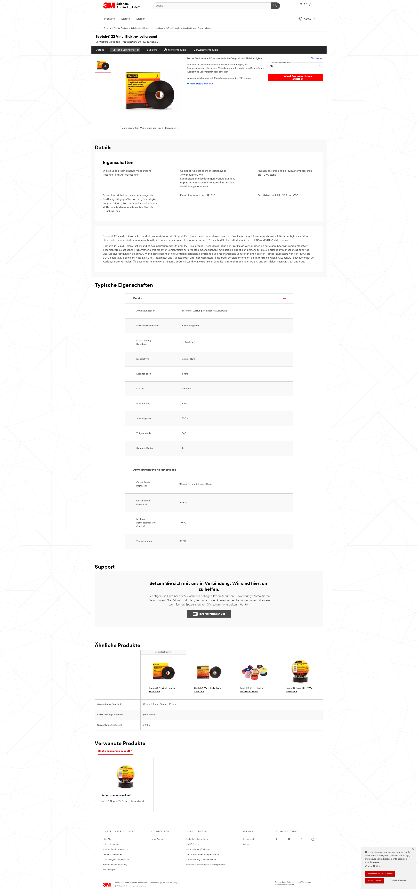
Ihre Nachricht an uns (212, 614)
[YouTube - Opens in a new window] (289, 839)
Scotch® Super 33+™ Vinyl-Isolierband (122, 801)
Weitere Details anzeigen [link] (200, 84)
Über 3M (107, 839)
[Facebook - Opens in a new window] (300, 839)
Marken (140, 19)
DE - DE (303, 4)
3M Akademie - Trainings (198, 849)
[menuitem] (100, 50)
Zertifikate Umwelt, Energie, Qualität (202, 854)
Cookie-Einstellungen (170, 883)
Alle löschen (316, 58)
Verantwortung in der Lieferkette (201, 859)
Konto (307, 19)
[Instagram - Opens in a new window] (312, 839)
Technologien (109, 870)
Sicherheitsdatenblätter (197, 839)
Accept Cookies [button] (374, 881)
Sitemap (246, 844)
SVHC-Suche (192, 844)
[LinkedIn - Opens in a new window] (277, 839)
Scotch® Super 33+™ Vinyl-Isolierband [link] (300, 690)
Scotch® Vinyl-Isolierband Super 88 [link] (207, 690)
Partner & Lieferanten (112, 854)
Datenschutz (154, 883)
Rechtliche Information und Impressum (131, 883)
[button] (396, 880)
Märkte (125, 19)
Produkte (109, 19)
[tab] (115, 751)
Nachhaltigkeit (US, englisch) (116, 859)
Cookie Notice (372, 866)
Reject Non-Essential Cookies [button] (380, 874)
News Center (157, 839)
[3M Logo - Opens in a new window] (121, 5)
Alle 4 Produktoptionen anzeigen (298, 77)
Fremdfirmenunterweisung (115, 865)
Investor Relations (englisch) (116, 849)
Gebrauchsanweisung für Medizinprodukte (205, 865)
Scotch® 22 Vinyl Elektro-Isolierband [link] (162, 690)
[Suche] (275, 5)
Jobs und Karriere (111, 844)
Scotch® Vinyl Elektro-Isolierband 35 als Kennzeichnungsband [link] (252, 690)
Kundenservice (249, 839)
